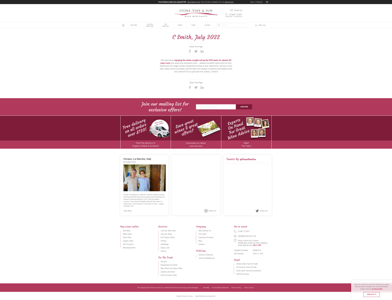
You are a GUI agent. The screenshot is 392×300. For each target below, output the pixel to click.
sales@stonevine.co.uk (247, 236)
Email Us (238, 10)
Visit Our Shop (166, 234)
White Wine (127, 234)
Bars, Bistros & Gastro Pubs (171, 268)
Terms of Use (249, 287)
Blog (200, 241)
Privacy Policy (236, 287)
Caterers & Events (168, 272)
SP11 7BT (257, 245)
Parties (163, 241)
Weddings (165, 244)
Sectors (164, 262)
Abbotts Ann (229, 2)
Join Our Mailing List (206, 258)
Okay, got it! (371, 294)
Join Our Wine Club (149, 25)
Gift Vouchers (128, 244)
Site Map (206, 287)
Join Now (244, 107)
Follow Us (212, 211)
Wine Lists (262, 25)
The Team (202, 234)
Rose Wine (127, 237)
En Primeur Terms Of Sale (246, 267)
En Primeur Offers (168, 237)
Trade (193, 25)
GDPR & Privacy (242, 274)
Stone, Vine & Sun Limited (196, 13)
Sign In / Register (256, 2)
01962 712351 (233, 15)
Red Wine (126, 231)
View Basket (269, 2)
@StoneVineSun (248, 159)
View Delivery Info (193, 2)
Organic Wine (128, 241)
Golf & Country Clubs (169, 275)
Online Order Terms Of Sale (247, 264)
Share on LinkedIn (202, 51)
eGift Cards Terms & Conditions (248, 271)
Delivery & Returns (205, 255)
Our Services (166, 25)
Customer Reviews (205, 237)
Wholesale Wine (129, 248)
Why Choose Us (204, 231)
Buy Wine (134, 25)
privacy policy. (377, 289)
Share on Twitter (196, 51)
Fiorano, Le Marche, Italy (137, 159)
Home (123, 25)
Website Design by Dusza (185, 296)
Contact (207, 25)
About (180, 25)
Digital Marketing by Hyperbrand (205, 296)
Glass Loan (165, 248)
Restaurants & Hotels (169, 265)
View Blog (127, 211)
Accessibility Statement (220, 287)
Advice (163, 251)
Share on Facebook (190, 51)
